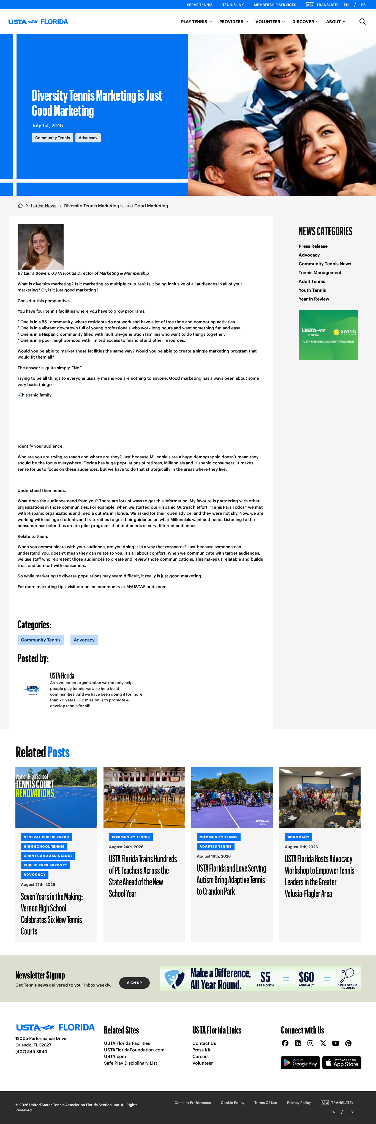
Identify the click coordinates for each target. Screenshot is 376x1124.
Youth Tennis (312, 290)
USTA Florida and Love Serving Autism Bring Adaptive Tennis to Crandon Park (231, 879)
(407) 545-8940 (31, 1051)
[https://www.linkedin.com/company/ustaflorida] (298, 1043)
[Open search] (362, 21)
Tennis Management (320, 272)
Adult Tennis (312, 281)
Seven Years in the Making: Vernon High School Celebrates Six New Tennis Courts (52, 913)
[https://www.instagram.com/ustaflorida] (310, 1043)
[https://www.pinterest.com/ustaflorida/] (348, 1043)
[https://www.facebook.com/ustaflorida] (285, 1043)
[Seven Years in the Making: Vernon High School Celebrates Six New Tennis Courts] (56, 797)
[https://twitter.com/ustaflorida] (323, 1043)
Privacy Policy (299, 1102)
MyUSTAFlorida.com (146, 586)
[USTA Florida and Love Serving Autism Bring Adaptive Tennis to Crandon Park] (232, 797)
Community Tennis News (325, 263)
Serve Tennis (199, 4)
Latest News (43, 205)
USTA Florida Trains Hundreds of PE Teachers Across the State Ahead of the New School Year (143, 876)
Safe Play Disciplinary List (130, 1063)
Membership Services (275, 4)
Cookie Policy (232, 1102)
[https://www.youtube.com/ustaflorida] (336, 1043)
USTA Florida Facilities (127, 1043)
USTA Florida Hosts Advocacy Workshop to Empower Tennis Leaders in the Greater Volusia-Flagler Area (320, 876)
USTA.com (115, 1056)
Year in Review (314, 299)
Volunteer (202, 1063)
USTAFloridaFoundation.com (134, 1050)
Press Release (313, 246)
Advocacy (309, 255)
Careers (200, 1056)
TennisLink (233, 4)
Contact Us (204, 1043)
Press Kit (201, 1050)
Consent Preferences (193, 1102)
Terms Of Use (265, 1102)
